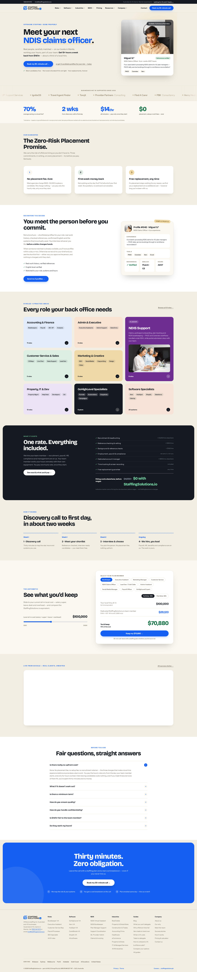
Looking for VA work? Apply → (164, 2)
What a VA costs (139, 937)
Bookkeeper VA (53, 923)
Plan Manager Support (98, 930)
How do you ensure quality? (98, 804)
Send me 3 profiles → (36, 281)
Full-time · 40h (148, 598)
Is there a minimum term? (98, 797)
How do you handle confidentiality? (98, 812)
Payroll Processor (54, 934)
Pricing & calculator (161, 941)
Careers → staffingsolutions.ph (164, 971)
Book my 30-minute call (161, 8)
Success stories (160, 934)
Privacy (116, 971)
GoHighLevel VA (75, 923)
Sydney (42, 964)
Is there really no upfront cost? (98, 767)
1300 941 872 (27, 2)
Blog (135, 923)
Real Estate (116, 923)
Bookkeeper (106, 582)
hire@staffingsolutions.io (43, 2)
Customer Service (157, 582)
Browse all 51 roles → (166, 310)
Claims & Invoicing (97, 941)
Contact (144, 8)
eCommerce (116, 941)
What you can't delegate (142, 927)
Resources (109, 8)
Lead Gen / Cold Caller (128, 587)
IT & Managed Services (120, 948)
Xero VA (72, 927)
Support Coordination (98, 934)
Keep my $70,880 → (134, 636)
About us (158, 923)
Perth (59, 964)
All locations (85, 964)
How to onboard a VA (140, 944)
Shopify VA (73, 937)
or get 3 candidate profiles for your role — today (74, 65)
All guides (136, 955)
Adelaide (66, 964)
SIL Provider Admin (97, 937)
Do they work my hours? (98, 828)
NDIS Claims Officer (109, 587)
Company (121, 8)
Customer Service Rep (56, 930)
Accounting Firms (118, 934)
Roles (57, 8)
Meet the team (160, 930)
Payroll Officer (127, 592)
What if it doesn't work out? (98, 789)
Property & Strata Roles (120, 927)
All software (73, 941)
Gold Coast (75, 964)
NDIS (90, 8)
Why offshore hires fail (141, 930)
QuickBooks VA (74, 934)
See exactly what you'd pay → (39, 475)
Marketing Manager (140, 582)
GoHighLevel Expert (143, 592)
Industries (79, 8)
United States (96, 964)
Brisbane (35, 964)
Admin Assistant (146, 587)
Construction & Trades (120, 930)
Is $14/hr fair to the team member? (98, 820)
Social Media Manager (109, 592)
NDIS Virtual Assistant (98, 923)
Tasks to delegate (139, 941)
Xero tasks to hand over (141, 934)
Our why (158, 927)
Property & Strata (118, 944)
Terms (122, 971)
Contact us (158, 944)
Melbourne (51, 964)
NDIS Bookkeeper (97, 927)
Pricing (99, 8)
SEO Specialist (53, 937)
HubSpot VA (73, 930)
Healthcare (116, 937)
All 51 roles (51, 941)
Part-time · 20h (161, 598)
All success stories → (166, 668)
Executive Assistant (121, 582)
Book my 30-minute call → (38, 65)
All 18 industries (117, 951)
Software (67, 8)
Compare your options (141, 951)
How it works (159, 937)
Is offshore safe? (139, 948)
